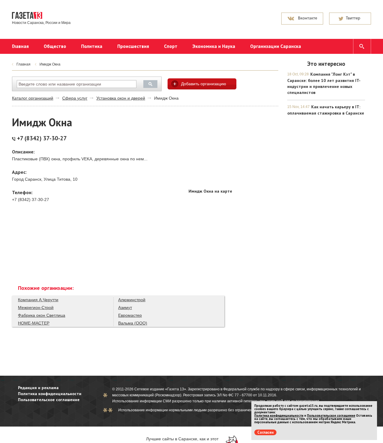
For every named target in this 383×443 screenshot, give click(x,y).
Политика (91, 46)
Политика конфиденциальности (49, 393)
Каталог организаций (32, 98)
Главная (20, 46)
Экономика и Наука (213, 46)
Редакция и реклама (38, 387)
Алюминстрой (131, 299)
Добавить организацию (203, 83)
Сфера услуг (74, 98)
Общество (55, 46)
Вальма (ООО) (132, 323)
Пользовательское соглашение (49, 399)
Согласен (265, 432)
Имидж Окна (49, 64)
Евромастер (130, 315)
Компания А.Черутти (38, 299)
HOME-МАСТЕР (33, 323)
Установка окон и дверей (120, 98)
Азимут (125, 307)
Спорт (170, 46)
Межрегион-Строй (36, 307)
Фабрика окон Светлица (41, 315)
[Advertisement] (233, 147)
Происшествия (133, 46)
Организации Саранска (275, 46)
